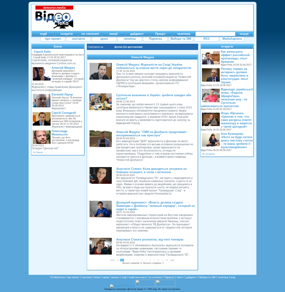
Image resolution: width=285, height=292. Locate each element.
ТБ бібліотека (57, 277)
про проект (73, 277)
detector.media (54, 7)
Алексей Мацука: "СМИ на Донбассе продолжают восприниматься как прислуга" (151, 133)
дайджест (191, 277)
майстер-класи (137, 277)
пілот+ (180, 277)
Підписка (169, 277)
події (124, 277)
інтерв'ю (227, 46)
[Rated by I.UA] (145, 285)
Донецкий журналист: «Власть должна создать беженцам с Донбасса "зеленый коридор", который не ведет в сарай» (155, 206)
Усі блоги (38, 152)
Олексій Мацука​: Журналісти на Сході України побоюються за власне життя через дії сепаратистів (153, 66)
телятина (223, 277)
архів (106, 277)
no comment (155, 277)
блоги (58, 46)
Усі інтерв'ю (208, 154)
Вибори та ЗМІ (207, 277)
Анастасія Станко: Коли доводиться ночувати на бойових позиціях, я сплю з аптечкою (151, 170)
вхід (233, 277)
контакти (87, 277)
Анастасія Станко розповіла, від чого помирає (149, 239)
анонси (115, 277)
